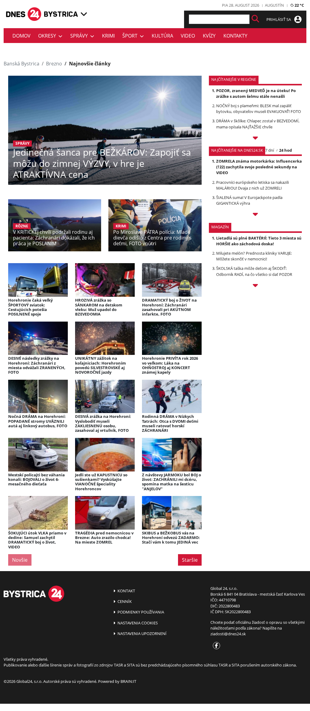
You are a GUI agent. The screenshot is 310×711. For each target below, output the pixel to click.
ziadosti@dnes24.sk (228, 634)
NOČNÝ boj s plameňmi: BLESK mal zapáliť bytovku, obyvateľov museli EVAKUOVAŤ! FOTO (258, 108)
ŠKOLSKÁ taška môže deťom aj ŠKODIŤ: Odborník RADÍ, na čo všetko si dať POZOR (254, 271)
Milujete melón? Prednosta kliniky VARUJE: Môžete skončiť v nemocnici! (254, 256)
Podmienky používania (140, 612)
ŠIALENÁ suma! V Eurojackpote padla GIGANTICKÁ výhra (249, 200)
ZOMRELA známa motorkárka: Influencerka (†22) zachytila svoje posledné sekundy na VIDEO (259, 166)
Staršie (190, 560)
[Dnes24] (61, 14)
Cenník (124, 601)
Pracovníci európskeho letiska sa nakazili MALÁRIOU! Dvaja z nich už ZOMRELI (252, 185)
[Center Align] (255, 19)
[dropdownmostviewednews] (255, 139)
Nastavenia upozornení (142, 633)
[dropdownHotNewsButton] (255, 286)
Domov (21, 35)
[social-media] (215, 646)
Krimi (108, 35)
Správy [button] (80, 35)
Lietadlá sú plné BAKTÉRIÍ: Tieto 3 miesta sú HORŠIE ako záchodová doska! (259, 240)
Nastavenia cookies (137, 623)
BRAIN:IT (128, 681)
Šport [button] (131, 35)
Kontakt (126, 591)
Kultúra (162, 35)
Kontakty (235, 35)
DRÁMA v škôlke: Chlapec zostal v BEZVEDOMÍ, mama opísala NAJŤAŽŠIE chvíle (257, 123)
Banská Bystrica (21, 63)
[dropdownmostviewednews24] (255, 215)
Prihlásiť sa (279, 19)
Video (188, 35)
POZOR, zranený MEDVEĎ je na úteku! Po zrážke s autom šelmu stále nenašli (256, 93)
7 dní (269, 150)
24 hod (285, 150)
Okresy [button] (48, 35)
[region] (84, 14)
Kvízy (209, 35)
